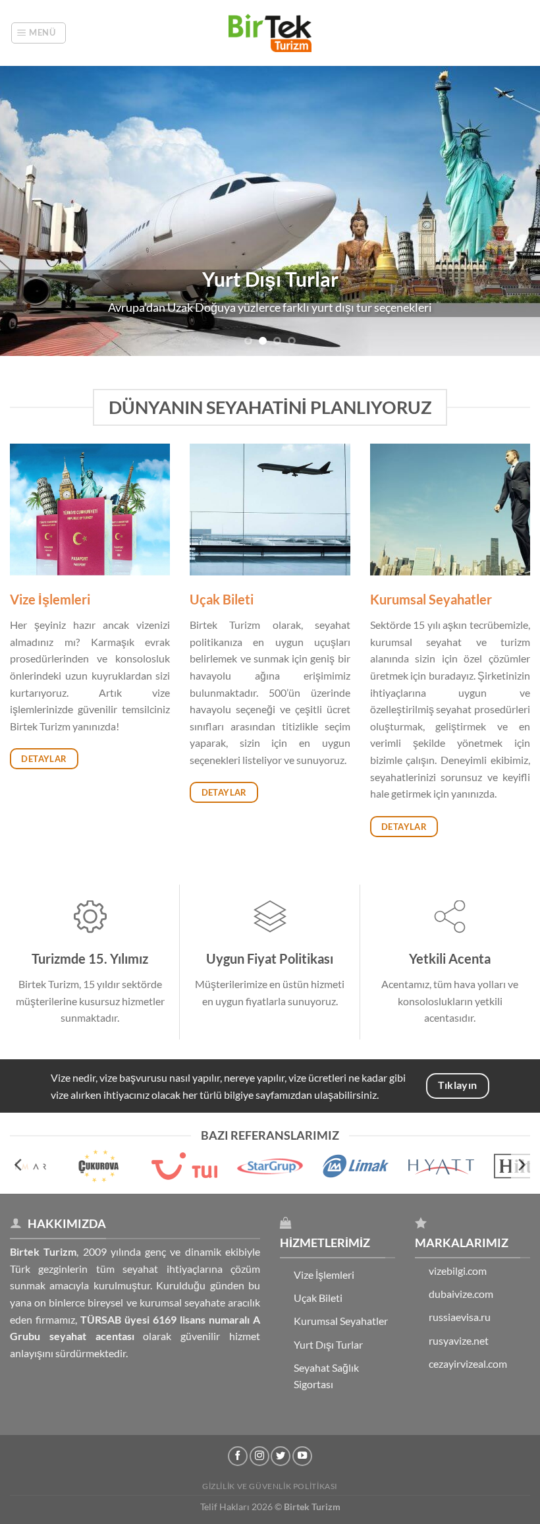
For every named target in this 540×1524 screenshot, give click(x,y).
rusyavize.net (459, 1340)
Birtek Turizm (312, 1506)
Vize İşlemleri (324, 1274)
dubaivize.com (461, 1293)
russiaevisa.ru (460, 1316)
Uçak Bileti (318, 1297)
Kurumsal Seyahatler (341, 1320)
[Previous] (28, 211)
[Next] (512, 211)
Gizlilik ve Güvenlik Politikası (270, 1486)
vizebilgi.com (458, 1270)
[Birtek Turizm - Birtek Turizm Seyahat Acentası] (270, 33)
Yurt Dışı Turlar (328, 1344)
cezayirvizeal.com (468, 1363)
